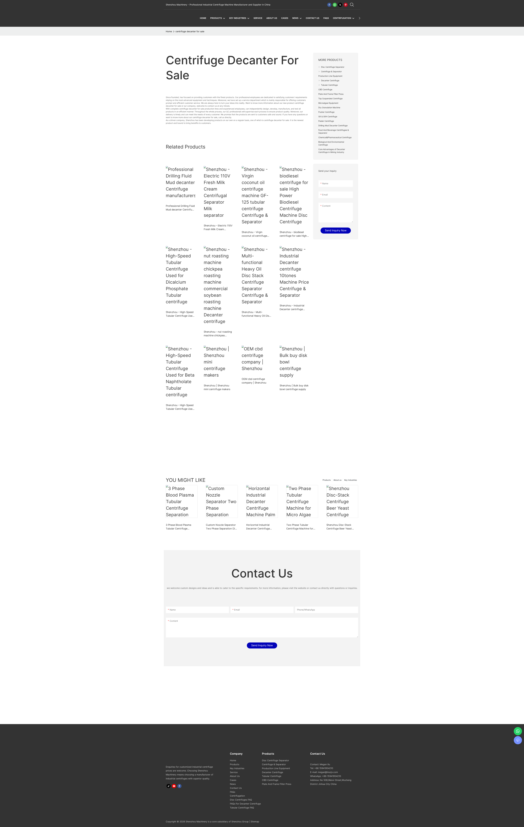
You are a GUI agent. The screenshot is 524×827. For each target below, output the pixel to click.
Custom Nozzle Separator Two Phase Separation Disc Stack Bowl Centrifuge (221, 526)
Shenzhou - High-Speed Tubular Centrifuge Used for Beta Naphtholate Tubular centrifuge (180, 407)
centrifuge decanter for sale (189, 31)
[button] (359, 18)
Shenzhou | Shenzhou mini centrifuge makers (217, 387)
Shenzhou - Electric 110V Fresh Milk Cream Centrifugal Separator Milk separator (218, 227)
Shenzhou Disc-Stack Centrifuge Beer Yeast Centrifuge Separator (339, 526)
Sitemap (254, 821)
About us (337, 480)
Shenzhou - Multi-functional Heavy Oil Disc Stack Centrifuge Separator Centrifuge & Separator (256, 314)
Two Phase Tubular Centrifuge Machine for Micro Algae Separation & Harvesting (300, 526)
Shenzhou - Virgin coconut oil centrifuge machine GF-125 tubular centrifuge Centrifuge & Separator (255, 234)
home (169, 31)
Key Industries (350, 480)
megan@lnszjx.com (328, 772)
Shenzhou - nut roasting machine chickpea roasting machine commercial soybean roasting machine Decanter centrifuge (218, 333)
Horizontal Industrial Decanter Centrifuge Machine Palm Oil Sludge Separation (260, 526)
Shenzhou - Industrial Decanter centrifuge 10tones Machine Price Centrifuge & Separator (293, 307)
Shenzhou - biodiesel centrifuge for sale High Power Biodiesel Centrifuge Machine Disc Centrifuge (294, 234)
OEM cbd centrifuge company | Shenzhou (254, 381)
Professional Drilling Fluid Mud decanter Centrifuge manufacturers (180, 207)
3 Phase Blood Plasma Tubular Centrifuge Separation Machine (178, 526)
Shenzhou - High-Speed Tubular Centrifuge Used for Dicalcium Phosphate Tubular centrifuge (180, 314)
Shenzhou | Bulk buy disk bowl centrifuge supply (294, 387)
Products (327, 480)
